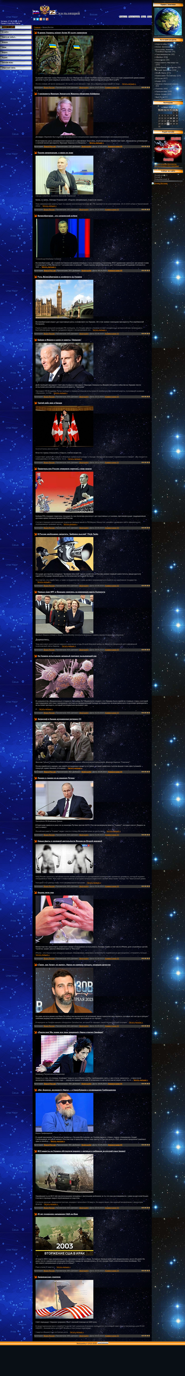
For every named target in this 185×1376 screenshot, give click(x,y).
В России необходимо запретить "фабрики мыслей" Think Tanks (68, 534)
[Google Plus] (47, 19)
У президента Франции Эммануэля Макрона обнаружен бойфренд (69, 94)
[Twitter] (37, 19)
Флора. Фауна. (161, 73)
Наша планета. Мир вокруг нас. (167, 62)
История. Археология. (164, 70)
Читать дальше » (129, 84)
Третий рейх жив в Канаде (50, 403)
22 (174, 121)
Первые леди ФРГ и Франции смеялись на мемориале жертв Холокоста (71, 592)
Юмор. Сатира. (161, 94)
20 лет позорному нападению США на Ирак (58, 1214)
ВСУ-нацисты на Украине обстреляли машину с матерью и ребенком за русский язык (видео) (81, 1151)
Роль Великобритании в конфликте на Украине (60, 277)
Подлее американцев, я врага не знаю (55, 153)
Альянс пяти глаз (46, 892)
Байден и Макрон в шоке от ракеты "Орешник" (60, 340)
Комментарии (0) (112, 88)
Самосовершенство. (163, 54)
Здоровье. (159, 57)
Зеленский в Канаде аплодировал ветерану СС (59, 719)
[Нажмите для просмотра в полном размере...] (64, 74)
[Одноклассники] (40, 19)
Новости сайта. (161, 44)
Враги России (49, 88)
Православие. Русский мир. (166, 76)
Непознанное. (161, 60)
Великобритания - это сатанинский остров (57, 216)
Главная (37, 27)
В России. (159, 78)
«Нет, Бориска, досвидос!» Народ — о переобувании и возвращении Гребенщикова (77, 1090)
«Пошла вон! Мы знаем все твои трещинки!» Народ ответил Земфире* (70, 1032)
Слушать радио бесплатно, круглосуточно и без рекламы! (166, 165)
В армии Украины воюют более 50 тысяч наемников (62, 33)
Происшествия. (161, 91)
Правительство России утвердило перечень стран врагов (65, 469)
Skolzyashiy (84, 88)
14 (171, 118)
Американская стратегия (49, 1277)
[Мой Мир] (44, 19)
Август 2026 (168, 107)
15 (174, 118)
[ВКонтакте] (34, 19)
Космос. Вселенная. (163, 47)
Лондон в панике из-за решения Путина (56, 778)
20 (168, 121)
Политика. (159, 89)
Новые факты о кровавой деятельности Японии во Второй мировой (70, 841)
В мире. (158, 81)
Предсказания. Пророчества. (166, 67)
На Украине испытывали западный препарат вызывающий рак (67, 656)
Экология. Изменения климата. (167, 84)
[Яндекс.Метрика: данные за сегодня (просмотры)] (160, 183)
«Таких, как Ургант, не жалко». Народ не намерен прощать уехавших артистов (74, 965)
